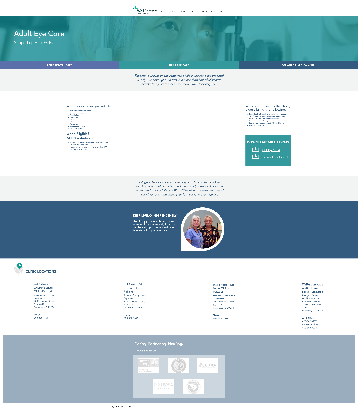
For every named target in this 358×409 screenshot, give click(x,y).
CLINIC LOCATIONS (41, 272)
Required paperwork (256, 125)
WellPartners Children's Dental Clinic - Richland (43, 288)
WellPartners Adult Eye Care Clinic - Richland (134, 288)
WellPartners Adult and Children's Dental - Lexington (312, 288)
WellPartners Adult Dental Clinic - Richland (223, 288)
